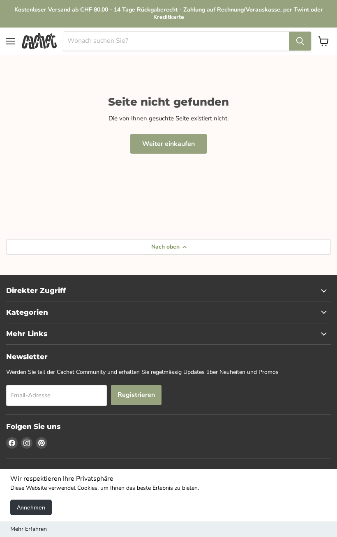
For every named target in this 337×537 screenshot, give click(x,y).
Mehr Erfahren (28, 529)
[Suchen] (300, 41)
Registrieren (136, 394)
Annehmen (31, 507)
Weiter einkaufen (168, 143)
